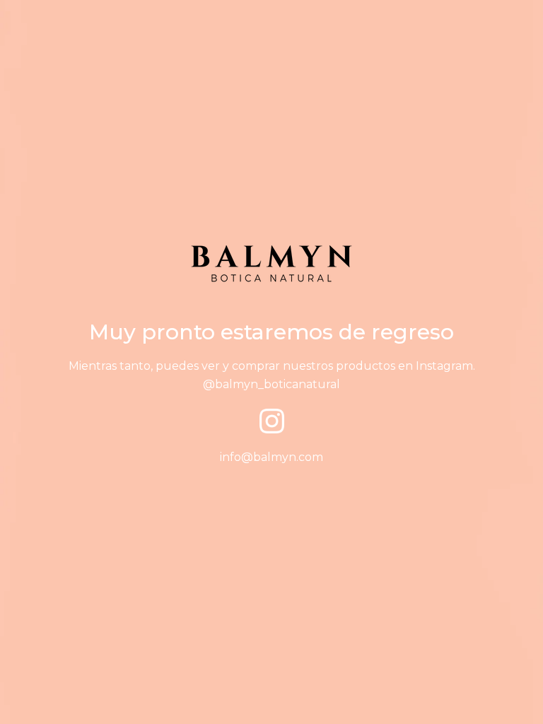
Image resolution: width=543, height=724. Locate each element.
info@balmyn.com (271, 457)
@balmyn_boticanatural (271, 384)
